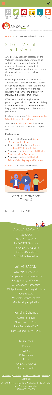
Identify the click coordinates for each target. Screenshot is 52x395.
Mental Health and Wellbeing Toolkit (24, 146)
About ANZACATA (26, 238)
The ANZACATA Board (26, 247)
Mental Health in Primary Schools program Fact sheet (25, 159)
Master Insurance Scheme (26, 297)
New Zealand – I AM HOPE (26, 330)
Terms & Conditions (31, 375)
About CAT (26, 234)
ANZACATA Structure (26, 243)
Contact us (6, 375)
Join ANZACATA (26, 266)
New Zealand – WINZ (26, 326)
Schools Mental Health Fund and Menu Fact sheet (26, 153)
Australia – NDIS (26, 317)
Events (26, 346)
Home (8, 36)
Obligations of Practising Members (26, 289)
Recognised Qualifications (26, 280)
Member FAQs (26, 368)
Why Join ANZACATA (26, 271)
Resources (26, 341)
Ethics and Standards (26, 251)
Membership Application (26, 302)
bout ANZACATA (27, 229)
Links (26, 359)
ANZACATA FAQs (26, 363)
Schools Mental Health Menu (24, 140)
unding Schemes (27, 312)
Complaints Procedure (26, 256)
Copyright (26, 378)
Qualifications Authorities (26, 284)
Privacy (45, 375)
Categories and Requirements (26, 276)
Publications (26, 354)
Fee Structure (26, 293)
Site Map (17, 375)
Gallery (26, 350)
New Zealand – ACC (26, 322)
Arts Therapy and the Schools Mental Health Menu (26, 117)
